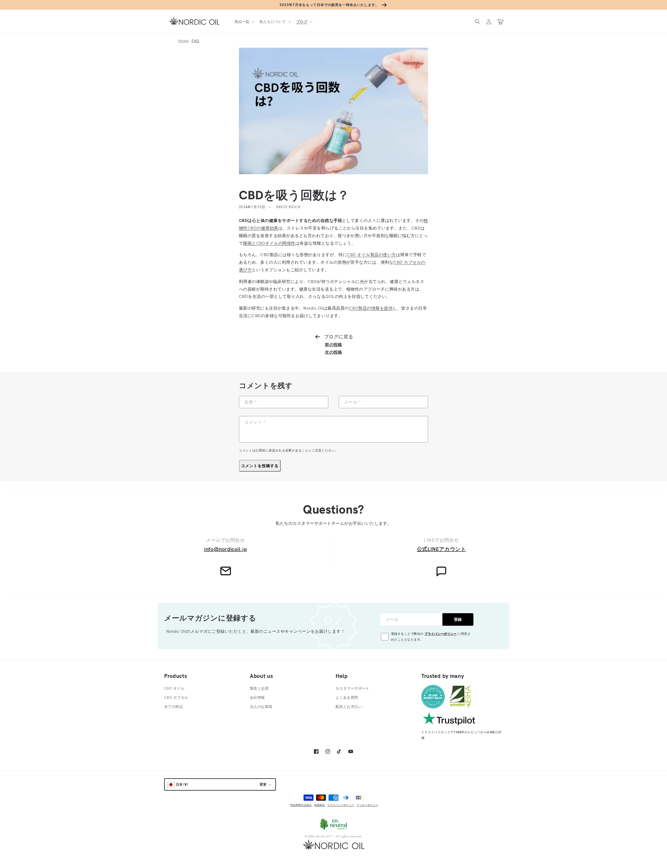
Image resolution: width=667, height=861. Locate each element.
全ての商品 (173, 706)
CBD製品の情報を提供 (371, 308)
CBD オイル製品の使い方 (371, 254)
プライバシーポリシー (440, 634)
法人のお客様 (261, 706)
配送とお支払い (349, 706)
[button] (244, 21)
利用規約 (319, 805)
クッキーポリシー (367, 805)
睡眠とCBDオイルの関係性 (269, 243)
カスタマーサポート (352, 688)
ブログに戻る (338, 337)
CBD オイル (174, 688)
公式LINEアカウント (441, 549)
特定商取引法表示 (301, 805)
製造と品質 (259, 688)
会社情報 (257, 697)
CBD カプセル (176, 697)
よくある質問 (347, 697)
